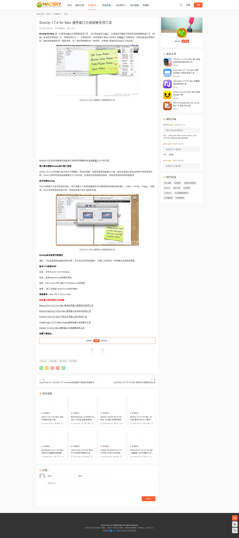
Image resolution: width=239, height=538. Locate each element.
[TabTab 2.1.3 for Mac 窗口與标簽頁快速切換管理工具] (167, 62)
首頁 (69, 5)
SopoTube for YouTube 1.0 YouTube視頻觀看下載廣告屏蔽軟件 (66, 382)
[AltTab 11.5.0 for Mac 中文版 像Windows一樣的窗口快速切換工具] (141, 404)
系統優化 (177, 183)
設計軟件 (120, 5)
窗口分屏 (53, 361)
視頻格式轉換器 (190, 183)
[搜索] (181, 5)
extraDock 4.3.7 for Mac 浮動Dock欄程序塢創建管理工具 (52, 451)
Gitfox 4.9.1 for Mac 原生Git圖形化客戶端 (52, 418)
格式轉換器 (180, 198)
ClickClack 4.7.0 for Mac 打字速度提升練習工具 (82, 451)
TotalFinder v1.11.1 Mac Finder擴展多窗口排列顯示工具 (65, 322)
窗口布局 (63, 361)
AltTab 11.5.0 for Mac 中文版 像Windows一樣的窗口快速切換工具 (141, 418)
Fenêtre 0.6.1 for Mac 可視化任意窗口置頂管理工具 (63, 316)
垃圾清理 (186, 188)
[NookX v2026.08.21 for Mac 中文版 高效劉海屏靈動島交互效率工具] (112, 404)
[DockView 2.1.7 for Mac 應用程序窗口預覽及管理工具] (167, 73)
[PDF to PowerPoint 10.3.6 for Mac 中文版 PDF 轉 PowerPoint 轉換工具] (167, 106)
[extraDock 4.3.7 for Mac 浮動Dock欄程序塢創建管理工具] (53, 437)
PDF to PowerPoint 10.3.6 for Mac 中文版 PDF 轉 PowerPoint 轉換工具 (186, 105)
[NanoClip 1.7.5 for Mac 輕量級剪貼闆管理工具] (167, 84)
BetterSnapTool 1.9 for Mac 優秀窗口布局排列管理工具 (65, 311)
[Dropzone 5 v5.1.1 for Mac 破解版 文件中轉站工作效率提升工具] (141, 437)
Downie (167, 188)
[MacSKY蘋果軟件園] (49, 5)
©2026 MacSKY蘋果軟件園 (111, 525)
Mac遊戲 (134, 5)
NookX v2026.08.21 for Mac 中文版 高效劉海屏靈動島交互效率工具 (112, 418)
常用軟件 (92, 5)
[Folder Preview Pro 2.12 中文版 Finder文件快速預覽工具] (112, 437)
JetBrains (168, 193)
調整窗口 (94, 160)
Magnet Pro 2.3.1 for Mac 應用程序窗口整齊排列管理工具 (66, 305)
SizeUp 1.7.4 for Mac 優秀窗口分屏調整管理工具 (62, 328)
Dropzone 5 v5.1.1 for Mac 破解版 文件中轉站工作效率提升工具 (141, 451)
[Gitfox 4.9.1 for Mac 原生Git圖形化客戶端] (53, 404)
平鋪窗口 (121, 37)
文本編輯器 (168, 198)
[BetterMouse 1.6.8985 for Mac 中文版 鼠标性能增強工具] (82, 404)
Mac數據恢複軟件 (181, 193)
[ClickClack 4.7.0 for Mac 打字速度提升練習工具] (82, 437)
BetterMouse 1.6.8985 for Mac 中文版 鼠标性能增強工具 (82, 418)
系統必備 (106, 5)
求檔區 (146, 5)
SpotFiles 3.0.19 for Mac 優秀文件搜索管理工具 (134, 382)
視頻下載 (176, 188)
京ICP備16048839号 (130, 525)
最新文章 (79, 5)
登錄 (96, 341)
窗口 (69, 33)
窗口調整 (73, 361)
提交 (148, 498)
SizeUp (43, 361)
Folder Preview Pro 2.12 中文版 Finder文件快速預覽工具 (111, 451)
